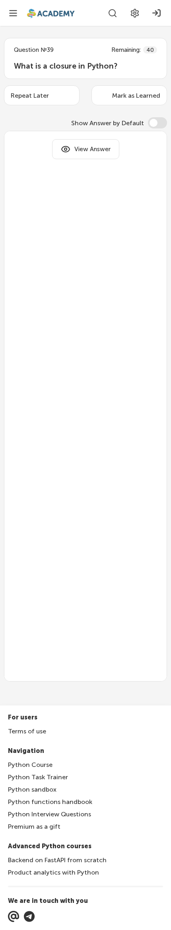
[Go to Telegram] (29, 916)
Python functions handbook (50, 802)
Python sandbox (32, 789)
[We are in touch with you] (13, 916)
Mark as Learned (136, 95)
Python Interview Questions (49, 814)
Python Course (30, 764)
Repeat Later (30, 95)
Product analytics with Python (53, 872)
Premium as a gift (34, 826)
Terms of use (27, 731)
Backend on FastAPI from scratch (57, 860)
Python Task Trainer (38, 777)
